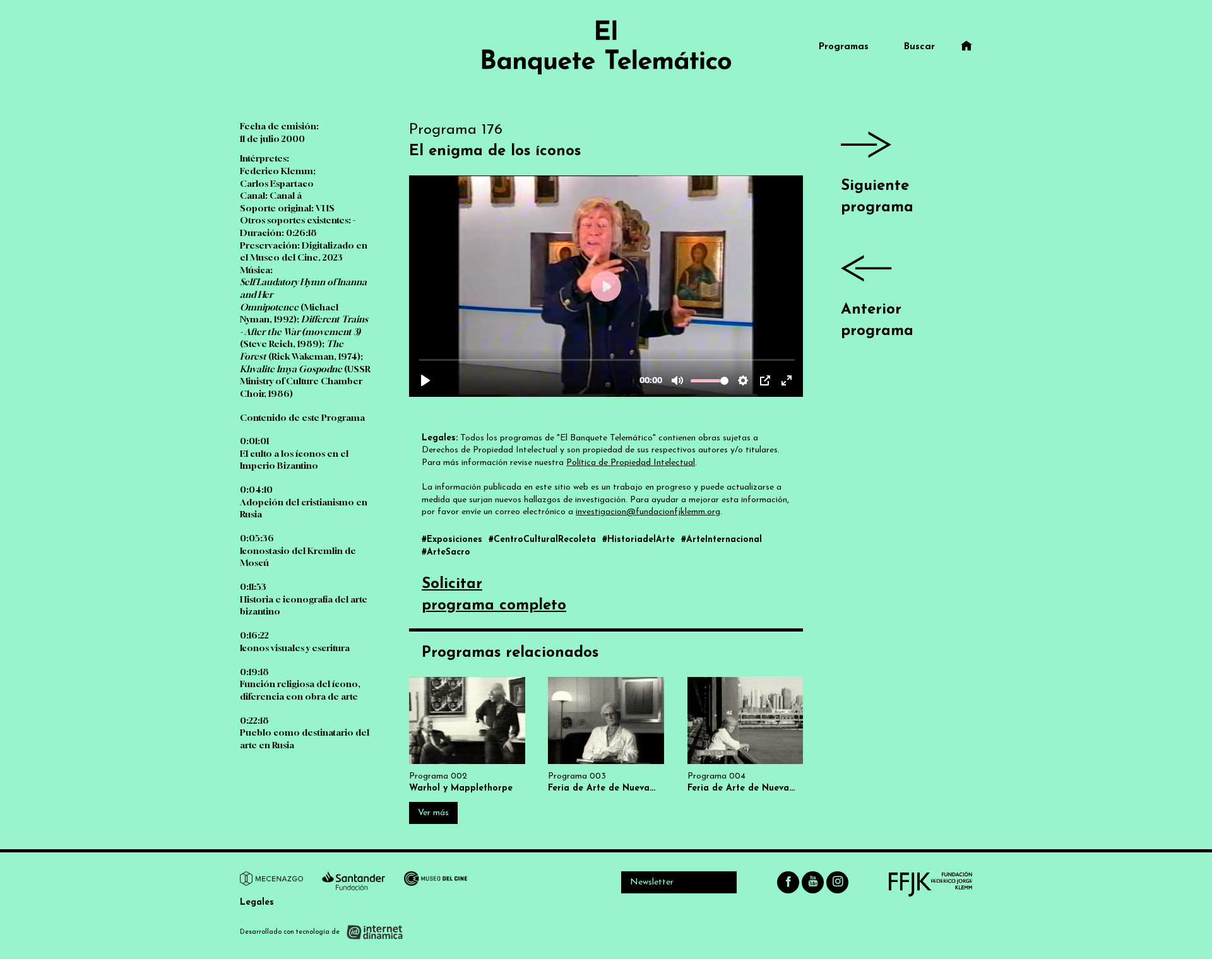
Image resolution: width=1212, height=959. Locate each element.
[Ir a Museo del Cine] (435, 880)
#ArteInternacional (721, 539)
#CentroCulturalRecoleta (544, 539)
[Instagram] (837, 882)
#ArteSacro (446, 552)
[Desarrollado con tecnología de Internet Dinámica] (321, 932)
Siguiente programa (877, 197)
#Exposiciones (453, 539)
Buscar (919, 47)
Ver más (433, 813)
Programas (844, 47)
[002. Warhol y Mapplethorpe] (467, 735)
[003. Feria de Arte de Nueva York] (606, 735)
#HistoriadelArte (640, 539)
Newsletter (652, 882)
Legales (257, 902)
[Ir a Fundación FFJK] (930, 884)
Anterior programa (877, 320)
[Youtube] (813, 882)
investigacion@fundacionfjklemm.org (648, 512)
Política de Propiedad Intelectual (630, 463)
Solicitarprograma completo (494, 595)
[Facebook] (788, 882)
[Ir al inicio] (606, 47)
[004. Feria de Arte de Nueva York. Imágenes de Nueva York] (745, 735)
